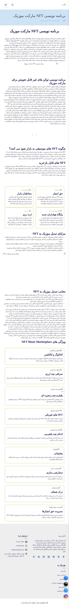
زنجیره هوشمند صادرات (58, 583)
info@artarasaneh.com (18, 550)
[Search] (12, 5)
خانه (64, 20)
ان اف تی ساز (61, 575)
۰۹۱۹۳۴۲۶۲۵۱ (19, 546)
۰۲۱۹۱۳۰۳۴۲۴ (19, 542)
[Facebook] (63, 557)
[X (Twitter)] (59, 557)
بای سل (63, 571)
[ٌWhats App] (39, 557)
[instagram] (54, 557)
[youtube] (44, 557)
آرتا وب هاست (61, 591)
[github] (34, 557)
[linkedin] (49, 557)
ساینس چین (61, 587)
